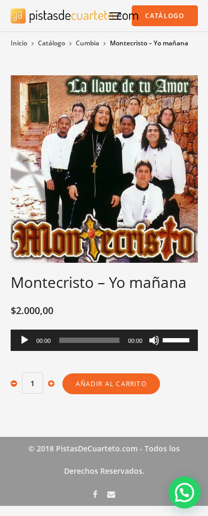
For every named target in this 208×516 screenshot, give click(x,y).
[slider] (178, 339)
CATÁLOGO (165, 15)
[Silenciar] (154, 340)
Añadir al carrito (111, 383)
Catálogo (51, 43)
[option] (104, 169)
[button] (185, 492)
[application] (104, 340)
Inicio (19, 43)
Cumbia (87, 43)
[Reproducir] (24, 340)
